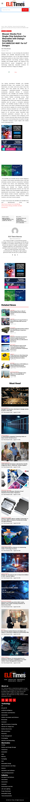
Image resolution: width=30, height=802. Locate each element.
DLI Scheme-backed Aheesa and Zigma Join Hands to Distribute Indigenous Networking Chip (15, 631)
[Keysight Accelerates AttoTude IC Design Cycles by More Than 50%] (15, 397)
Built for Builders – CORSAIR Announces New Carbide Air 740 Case (8, 219)
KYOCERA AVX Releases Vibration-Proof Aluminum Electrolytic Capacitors (12, 492)
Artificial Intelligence (5, 435)
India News (10, 26)
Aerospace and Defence (14, 371)
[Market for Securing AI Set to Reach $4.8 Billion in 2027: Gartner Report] (15, 562)
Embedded (12, 354)
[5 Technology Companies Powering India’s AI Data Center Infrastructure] (15, 424)
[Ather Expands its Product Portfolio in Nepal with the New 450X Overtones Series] (5, 321)
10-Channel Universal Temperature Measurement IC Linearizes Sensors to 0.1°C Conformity (21, 220)
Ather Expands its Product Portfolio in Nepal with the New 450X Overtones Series (19, 321)
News (6, 26)
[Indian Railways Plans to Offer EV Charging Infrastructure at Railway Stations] (5, 312)
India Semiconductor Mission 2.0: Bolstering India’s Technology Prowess (13, 548)
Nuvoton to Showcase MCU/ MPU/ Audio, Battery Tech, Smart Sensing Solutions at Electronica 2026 (13, 603)
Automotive (12, 310)
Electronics (3, 629)
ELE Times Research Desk (6, 412)
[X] (17, 254)
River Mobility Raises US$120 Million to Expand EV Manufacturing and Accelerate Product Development (19, 365)
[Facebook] (12, 254)
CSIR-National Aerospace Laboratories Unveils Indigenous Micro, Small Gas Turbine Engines (14, 464)
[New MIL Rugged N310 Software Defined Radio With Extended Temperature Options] (5, 330)
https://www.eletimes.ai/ (15, 238)
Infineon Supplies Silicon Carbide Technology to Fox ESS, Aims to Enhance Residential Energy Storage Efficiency (14, 520)
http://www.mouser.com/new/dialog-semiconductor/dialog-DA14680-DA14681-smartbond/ (11, 205)
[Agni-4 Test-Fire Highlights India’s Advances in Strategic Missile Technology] (5, 374)
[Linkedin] (15, 254)
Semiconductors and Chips (6, 517)
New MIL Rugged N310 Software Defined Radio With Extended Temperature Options (19, 330)
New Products (9, 31)
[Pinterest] (10, 700)
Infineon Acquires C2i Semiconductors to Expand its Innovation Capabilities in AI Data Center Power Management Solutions (13, 660)
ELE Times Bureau (6, 48)
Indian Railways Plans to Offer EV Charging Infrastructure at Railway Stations (18, 312)
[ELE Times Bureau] (15, 231)
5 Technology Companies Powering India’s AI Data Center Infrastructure (13, 437)
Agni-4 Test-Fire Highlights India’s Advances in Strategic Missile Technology (18, 374)
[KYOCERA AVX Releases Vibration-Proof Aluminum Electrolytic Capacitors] (15, 479)
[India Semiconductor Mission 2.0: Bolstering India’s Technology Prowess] (15, 535)
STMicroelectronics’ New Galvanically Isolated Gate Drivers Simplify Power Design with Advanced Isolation (19, 356)
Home (2, 26)
